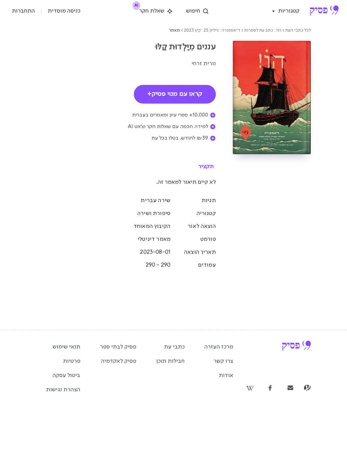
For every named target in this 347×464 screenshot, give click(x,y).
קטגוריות (289, 11)
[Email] (290, 388)
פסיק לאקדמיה (118, 361)
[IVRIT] (307, 389)
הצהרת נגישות (63, 390)
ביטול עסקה (66, 375)
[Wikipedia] (250, 388)
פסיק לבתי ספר (118, 347)
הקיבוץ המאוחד (152, 226)
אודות (226, 375)
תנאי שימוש (66, 347)
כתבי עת (174, 347)
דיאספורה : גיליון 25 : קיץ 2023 (212, 30)
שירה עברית (155, 200)
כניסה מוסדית (64, 11)
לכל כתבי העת (298, 30)
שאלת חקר (150, 9)
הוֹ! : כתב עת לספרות (262, 30)
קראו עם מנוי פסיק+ (174, 94)
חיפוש (193, 11)
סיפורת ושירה (153, 213)
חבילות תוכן (170, 361)
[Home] (324, 11)
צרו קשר (223, 361)
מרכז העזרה (218, 347)
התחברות (23, 11)
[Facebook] (270, 388)
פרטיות (71, 361)
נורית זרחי (203, 64)
